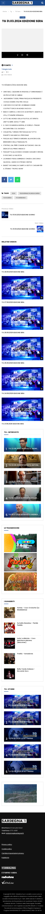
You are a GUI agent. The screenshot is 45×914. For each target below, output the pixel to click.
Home (5, 11)
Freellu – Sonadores (25, 654)
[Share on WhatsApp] (17, 179)
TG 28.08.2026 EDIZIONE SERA (13, 272)
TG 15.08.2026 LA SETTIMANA (20, 755)
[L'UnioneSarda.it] (9, 873)
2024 (13, 193)
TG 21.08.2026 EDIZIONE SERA (13, 424)
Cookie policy (7, 849)
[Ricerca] (42, 3)
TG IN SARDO (7, 198)
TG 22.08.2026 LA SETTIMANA (21, 722)
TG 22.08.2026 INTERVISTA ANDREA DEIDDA (26, 448)
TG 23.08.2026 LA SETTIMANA (21, 705)
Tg (11, 11)
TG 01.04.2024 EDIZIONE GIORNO (22, 215)
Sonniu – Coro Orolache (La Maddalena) (28, 609)
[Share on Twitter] (11, 179)
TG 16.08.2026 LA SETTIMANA (20, 738)
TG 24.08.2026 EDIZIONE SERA (13, 393)
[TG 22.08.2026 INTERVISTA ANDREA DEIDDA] (22, 445)
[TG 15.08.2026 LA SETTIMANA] (22, 751)
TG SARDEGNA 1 (21, 198)
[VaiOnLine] (8, 883)
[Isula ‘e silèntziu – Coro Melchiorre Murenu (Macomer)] (9, 643)
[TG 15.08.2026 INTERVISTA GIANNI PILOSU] (22, 494)
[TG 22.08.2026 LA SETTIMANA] (22, 718)
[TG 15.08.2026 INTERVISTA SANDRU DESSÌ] (22, 478)
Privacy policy (7, 844)
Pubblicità (5, 858)
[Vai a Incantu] (20, 552)
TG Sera (17, 11)
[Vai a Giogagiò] (20, 571)
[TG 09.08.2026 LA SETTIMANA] (22, 768)
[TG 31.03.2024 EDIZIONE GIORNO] (40, 229)
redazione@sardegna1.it (15, 833)
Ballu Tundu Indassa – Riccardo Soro (26, 670)
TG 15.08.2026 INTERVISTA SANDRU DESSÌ (25, 481)
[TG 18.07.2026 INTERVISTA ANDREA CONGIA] (22, 511)
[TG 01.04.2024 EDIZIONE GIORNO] (5, 215)
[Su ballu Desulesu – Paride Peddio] (9, 628)
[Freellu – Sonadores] (9, 658)
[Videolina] (9, 868)
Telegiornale (7, 69)
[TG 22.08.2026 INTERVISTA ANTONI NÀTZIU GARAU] (22, 461)
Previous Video (7, 209)
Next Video (39, 223)
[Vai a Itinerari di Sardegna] (20, 802)
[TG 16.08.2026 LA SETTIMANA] (22, 735)
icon (22, 257)
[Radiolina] (8, 878)
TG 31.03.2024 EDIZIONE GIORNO (22, 229)
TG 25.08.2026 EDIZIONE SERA (13, 363)
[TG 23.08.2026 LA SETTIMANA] (22, 702)
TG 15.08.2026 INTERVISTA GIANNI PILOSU (25, 498)
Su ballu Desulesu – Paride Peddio (27, 624)
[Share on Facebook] (4, 179)
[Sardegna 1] (22, 2)
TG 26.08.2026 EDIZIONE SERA (13, 332)
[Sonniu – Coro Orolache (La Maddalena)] (9, 612)
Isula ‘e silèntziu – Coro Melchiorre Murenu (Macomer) (26, 640)
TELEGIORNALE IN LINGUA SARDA (30, 193)
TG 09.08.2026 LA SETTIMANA (21, 771)
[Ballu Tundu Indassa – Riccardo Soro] (9, 673)
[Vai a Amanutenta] (20, 590)
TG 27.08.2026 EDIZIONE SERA (13, 302)
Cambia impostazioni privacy (13, 853)
